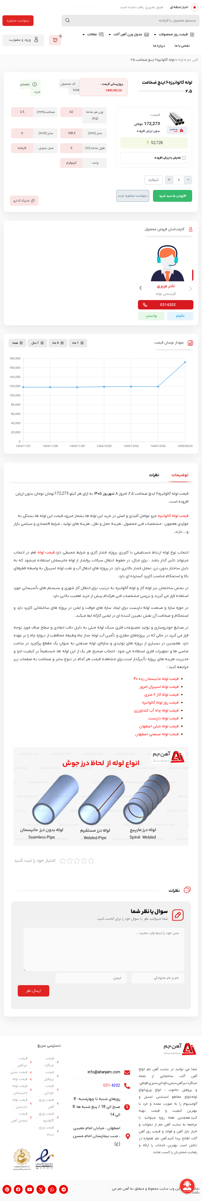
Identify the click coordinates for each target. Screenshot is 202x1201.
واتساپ (151, 316)
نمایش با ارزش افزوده (167, 158)
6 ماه (55, 343)
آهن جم (192, 60)
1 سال (35, 343)
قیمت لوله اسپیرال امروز (159, 686)
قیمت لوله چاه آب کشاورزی (156, 710)
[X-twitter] (40, 1189)
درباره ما (159, 45)
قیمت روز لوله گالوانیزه (160, 702)
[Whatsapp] (52, 1189)
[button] (141, 289)
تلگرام (180, 316)
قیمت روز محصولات (173, 34)
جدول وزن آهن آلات (127, 34)
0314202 (168, 305)
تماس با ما (182, 45)
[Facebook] (18, 1189)
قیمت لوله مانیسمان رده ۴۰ (156, 678)
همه (15, 343)
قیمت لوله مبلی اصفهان (159, 726)
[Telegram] (63, 1189)
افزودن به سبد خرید (172, 196)
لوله (181, 60)
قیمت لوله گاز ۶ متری (161, 694)
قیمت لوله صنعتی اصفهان (157, 734)
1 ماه (75, 343)
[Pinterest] (6, 1189)
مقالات (92, 34)
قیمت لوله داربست (163, 718)
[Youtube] (29, 1189)
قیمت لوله (46, 552)
